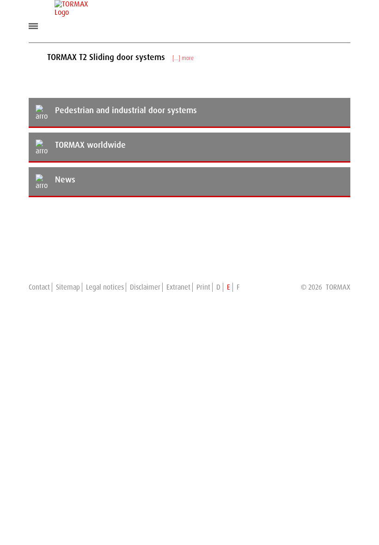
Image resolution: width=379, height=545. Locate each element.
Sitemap (68, 287)
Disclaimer (145, 287)
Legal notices (105, 287)
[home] (71, 8)
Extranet (178, 287)
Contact (39, 287)
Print (203, 287)
